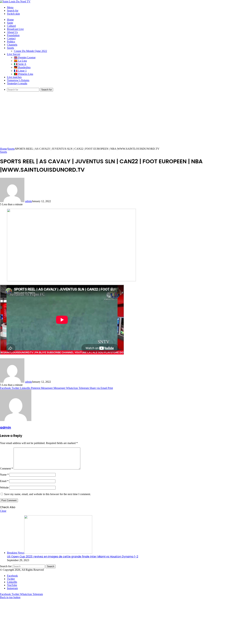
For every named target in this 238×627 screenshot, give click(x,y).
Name (4, 474)
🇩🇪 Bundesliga (22, 67)
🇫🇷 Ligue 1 (20, 70)
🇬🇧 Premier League (25, 57)
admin (28, 201)
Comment (6, 468)
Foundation (13, 35)
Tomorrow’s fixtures (18, 80)
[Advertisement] (119, 121)
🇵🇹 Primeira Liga (23, 73)
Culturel (11, 25)
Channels (12, 44)
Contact (11, 38)
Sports (10, 47)
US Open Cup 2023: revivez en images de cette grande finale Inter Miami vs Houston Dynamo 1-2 (72, 557)
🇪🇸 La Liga (20, 60)
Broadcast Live (15, 29)
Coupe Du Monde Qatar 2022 (30, 50)
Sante (10, 22)
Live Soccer (13, 54)
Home (10, 19)
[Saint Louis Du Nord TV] (15, 1)
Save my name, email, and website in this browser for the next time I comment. (47, 494)
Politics (11, 41)
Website (4, 487)
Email (4, 481)
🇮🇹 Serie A (20, 64)
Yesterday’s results (17, 83)
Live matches (14, 77)
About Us (12, 32)
